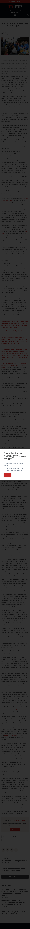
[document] (15, 464)
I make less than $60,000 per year (14, 470)
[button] (28, 450)
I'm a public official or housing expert (14, 466)
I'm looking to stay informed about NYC (15, 468)
